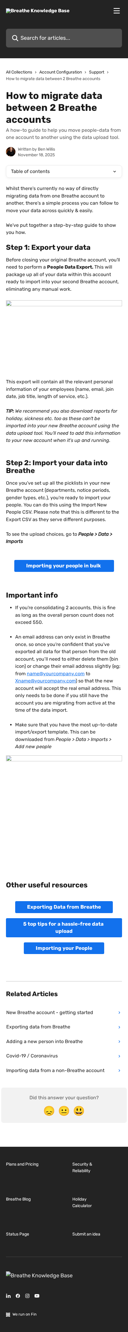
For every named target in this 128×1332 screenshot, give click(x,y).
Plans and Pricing (22, 1164)
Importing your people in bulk (64, 566)
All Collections (19, 72)
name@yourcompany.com (56, 673)
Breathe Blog (18, 1199)
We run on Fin (25, 1314)
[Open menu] (116, 10)
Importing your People (64, 948)
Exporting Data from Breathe (64, 907)
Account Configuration (60, 72)
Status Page (17, 1234)
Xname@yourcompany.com (45, 681)
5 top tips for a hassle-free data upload (64, 927)
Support (96, 72)
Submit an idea (86, 1234)
